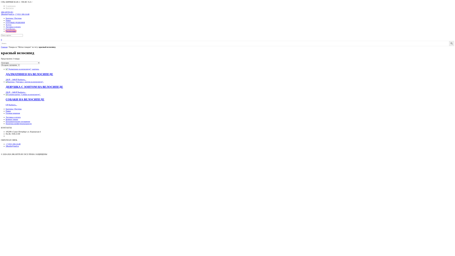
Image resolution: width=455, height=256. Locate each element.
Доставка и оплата (13, 27)
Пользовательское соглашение (18, 122)
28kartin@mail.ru (7, 14)
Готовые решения (13, 113)
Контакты (10, 8)
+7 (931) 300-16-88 (22, 14)
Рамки (8, 20)
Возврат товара (12, 119)
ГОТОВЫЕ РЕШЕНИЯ (15, 23)
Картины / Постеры (14, 18)
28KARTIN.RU (7, 12)
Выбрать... (22, 80)
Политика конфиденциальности (19, 124)
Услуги (8, 25)
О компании (11, 6)
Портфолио (10, 29)
